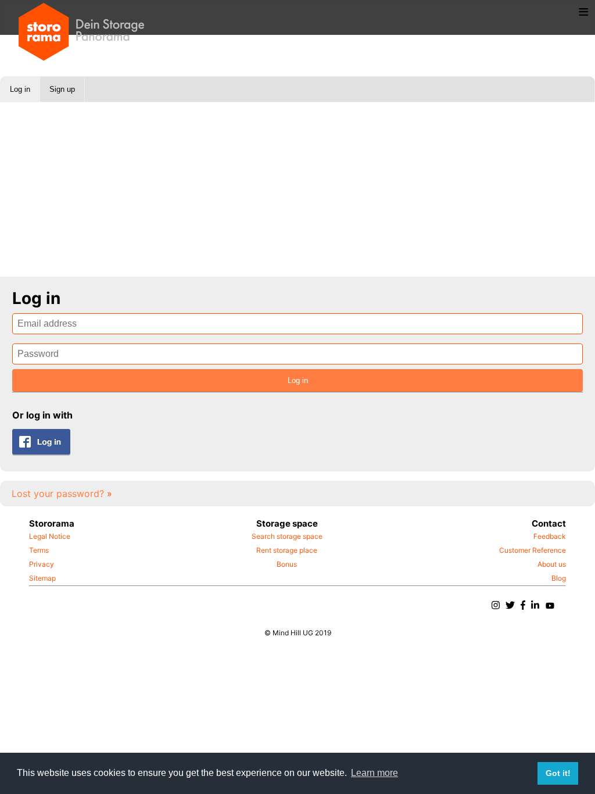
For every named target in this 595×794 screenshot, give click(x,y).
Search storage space (287, 536)
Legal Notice (49, 536)
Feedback (549, 536)
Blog (558, 578)
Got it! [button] (558, 773)
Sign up (62, 89)
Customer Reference (532, 550)
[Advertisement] (297, 189)
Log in (20, 89)
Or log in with (42, 415)
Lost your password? (62, 493)
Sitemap (42, 578)
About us (551, 564)
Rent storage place (286, 550)
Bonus (287, 564)
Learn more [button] (374, 773)
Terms (39, 550)
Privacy (41, 564)
